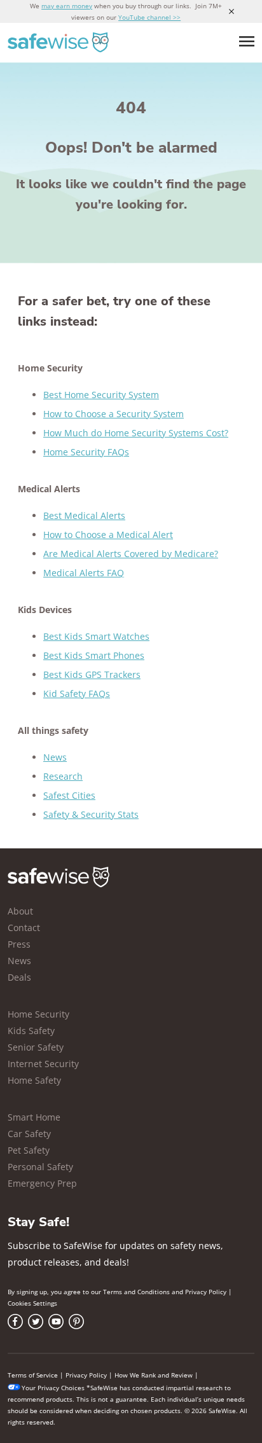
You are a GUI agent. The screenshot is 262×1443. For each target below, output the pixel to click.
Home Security (38, 1014)
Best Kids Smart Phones (93, 655)
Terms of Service (33, 1375)
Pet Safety (29, 1150)
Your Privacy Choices (53, 1387)
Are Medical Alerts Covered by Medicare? (130, 554)
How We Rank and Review (153, 1375)
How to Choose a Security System (113, 414)
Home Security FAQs (86, 452)
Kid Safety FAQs (76, 693)
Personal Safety (40, 1167)
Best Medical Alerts (84, 515)
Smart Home (34, 1117)
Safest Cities (69, 795)
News (55, 757)
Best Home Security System (101, 395)
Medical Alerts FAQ (83, 573)
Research (63, 776)
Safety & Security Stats (91, 814)
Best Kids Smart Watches (96, 636)
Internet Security (43, 1064)
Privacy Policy (205, 1291)
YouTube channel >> (149, 17)
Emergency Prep (42, 1183)
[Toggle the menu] (246, 41)
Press (19, 944)
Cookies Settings (32, 1303)
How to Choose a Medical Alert (108, 534)
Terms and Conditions (136, 1291)
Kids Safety (31, 1031)
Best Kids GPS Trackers (92, 674)
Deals (19, 977)
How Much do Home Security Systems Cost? (135, 433)
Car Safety (29, 1134)
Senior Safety (36, 1047)
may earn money (66, 5)
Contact (24, 928)
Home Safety (34, 1080)
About (20, 911)
